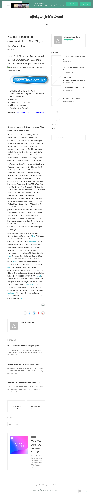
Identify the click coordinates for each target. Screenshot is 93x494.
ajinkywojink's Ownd (46, 17)
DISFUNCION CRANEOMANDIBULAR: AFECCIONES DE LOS (30, 382)
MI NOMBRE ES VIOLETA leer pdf (73, 88)
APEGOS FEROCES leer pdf (71, 98)
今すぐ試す (72, 4)
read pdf (38, 276)
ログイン (85, 4)
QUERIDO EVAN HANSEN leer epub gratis (23, 346)
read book (32, 242)
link (33, 236)
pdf (8, 267)
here (9, 256)
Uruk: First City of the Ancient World (30, 112)
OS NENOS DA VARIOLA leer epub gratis (23, 364)
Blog (46, 24)
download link (30, 284)
